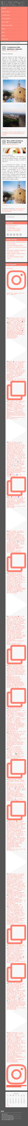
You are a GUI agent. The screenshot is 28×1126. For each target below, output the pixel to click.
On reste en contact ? (12, 225)
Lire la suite (5, 129)
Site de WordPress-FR (7, 1119)
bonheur (11, 210)
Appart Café (22, 208)
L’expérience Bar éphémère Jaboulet (14, 48)
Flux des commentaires (8, 1117)
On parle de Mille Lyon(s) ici (14, 228)
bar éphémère (5, 133)
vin (22, 133)
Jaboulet (19, 133)
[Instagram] (20, 234)
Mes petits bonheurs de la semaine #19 (15, 141)
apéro (23, 132)
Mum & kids (5, 39)
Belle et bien (5, 11)
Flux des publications (7, 1116)
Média (3, 28)
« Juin (7, 1105)
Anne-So (16, 50)
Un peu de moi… (11, 227)
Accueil (4, 8)
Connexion (5, 1114)
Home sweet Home (7, 25)
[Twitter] (11, 234)
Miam (3, 32)
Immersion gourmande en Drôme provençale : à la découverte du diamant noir (16, 247)
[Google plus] (17, 234)
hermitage (14, 133)
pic (6, 211)
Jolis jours (5, 22)
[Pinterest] (8, 234)
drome (10, 133)
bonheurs (15, 210)
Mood (3, 35)
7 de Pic (17, 208)
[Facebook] (14, 234)
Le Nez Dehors (6, 18)
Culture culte (6, 15)
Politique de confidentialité (13, 230)
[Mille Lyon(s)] (12, 6)
